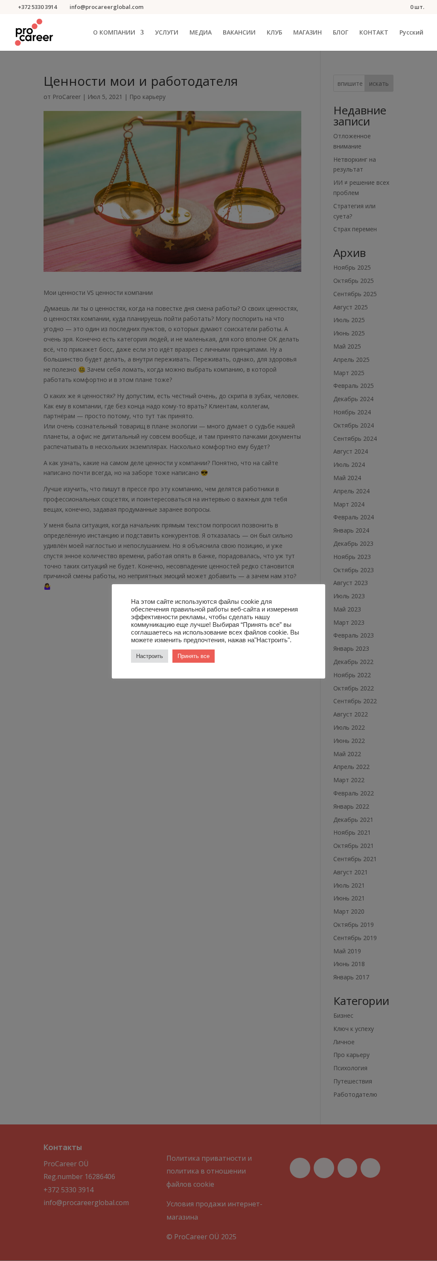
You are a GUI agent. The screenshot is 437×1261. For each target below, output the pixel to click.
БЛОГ (340, 32)
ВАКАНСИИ (239, 32)
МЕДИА (200, 32)
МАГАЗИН (307, 32)
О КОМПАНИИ (114, 32)
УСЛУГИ (166, 32)
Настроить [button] (149, 656)
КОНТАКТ (373, 32)
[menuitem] (411, 40)
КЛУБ (274, 32)
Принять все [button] (194, 656)
